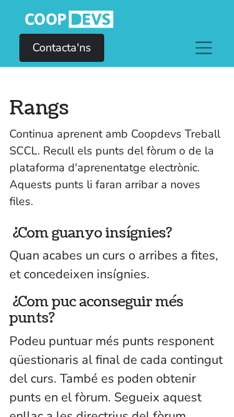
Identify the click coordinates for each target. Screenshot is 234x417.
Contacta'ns (61, 47)
